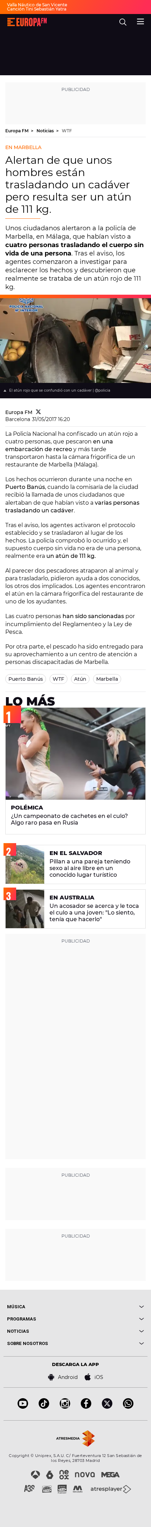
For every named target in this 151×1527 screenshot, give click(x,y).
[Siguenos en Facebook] (86, 1406)
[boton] (110, 1307)
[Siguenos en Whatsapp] (128, 1406)
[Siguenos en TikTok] (44, 1406)
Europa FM (17, 130)
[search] (122, 22)
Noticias (46, 130)
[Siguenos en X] (107, 1406)
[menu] (140, 20)
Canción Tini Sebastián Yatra (36, 9)
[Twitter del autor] (38, 412)
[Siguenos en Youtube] (23, 1406)
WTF (67, 130)
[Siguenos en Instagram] (65, 1406)
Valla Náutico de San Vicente (37, 4)
